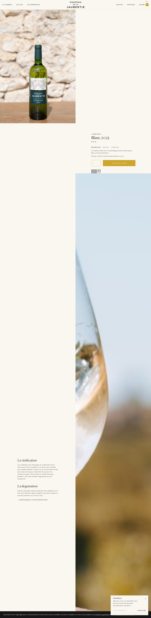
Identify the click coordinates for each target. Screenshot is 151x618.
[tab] (96, 147)
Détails (106, 147)
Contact (119, 5)
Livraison (115, 147)
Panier (143, 5)
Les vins (19, 5)
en (148, 1)
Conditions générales (102, 615)
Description (96, 147)
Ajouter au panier (119, 163)
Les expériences (33, 5)
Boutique (131, 5)
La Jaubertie (7, 5)
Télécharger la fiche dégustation (33, 500)
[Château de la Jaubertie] (75, 5)
